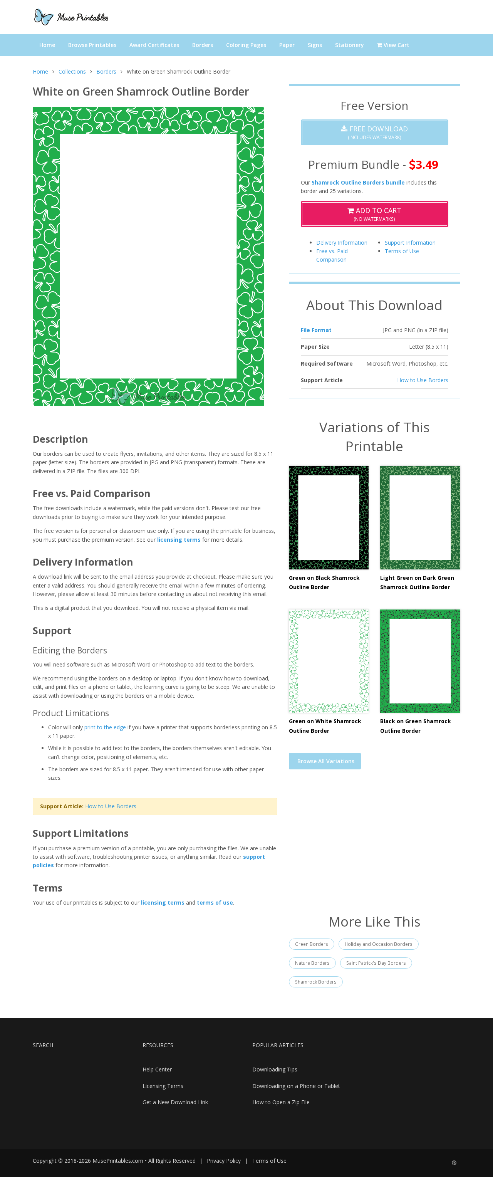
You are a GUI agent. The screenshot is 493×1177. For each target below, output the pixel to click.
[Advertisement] (374, 846)
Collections (72, 71)
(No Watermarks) (377, 214)
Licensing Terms (163, 1086)
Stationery (349, 45)
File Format (316, 330)
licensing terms (179, 539)
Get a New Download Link (175, 1102)
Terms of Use (402, 251)
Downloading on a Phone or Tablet (296, 1086)
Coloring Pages (246, 45)
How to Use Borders (110, 806)
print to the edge (105, 727)
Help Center (157, 1069)
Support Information (410, 242)
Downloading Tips (274, 1069)
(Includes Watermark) (377, 132)
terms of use (215, 902)
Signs (315, 45)
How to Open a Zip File (281, 1102)
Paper (287, 45)
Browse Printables (92, 45)
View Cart (395, 45)
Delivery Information (341, 242)
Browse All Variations (325, 761)
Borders (202, 45)
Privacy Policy (224, 1160)
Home (47, 45)
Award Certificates (154, 45)
